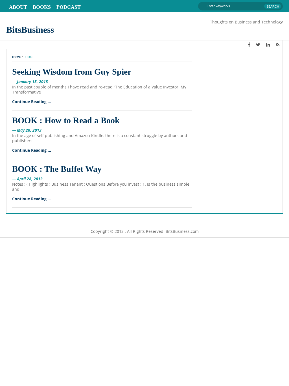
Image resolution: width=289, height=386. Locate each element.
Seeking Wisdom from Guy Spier (71, 71)
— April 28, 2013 (27, 178)
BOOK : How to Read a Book (66, 120)
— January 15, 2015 (30, 81)
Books (42, 7)
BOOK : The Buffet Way (57, 169)
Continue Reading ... (31, 101)
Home (16, 57)
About (18, 7)
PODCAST (68, 7)
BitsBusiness (30, 30)
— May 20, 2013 (26, 130)
